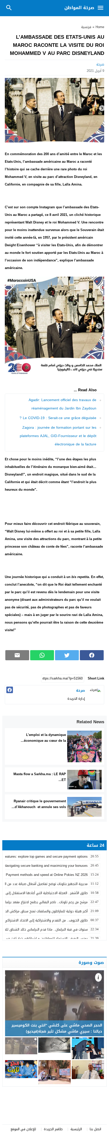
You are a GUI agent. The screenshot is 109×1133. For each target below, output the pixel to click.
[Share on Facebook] (91, 655)
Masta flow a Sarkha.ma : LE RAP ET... (39, 777)
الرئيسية (76, 1129)
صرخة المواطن (79, 8)
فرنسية (86, 27)
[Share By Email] (17, 655)
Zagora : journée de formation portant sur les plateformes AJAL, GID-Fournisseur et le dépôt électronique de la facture (58, 436)
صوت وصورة (91, 962)
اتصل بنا (95, 1129)
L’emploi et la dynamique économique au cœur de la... (43, 738)
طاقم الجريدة (53, 1129)
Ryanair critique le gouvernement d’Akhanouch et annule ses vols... (39, 804)
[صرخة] (95, 694)
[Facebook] (9, 689)
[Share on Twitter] (67, 655)
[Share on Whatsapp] (42, 655)
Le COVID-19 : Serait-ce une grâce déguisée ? (58, 418)
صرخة (100, 64)
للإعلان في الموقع (23, 1129)
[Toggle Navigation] (102, 8)
